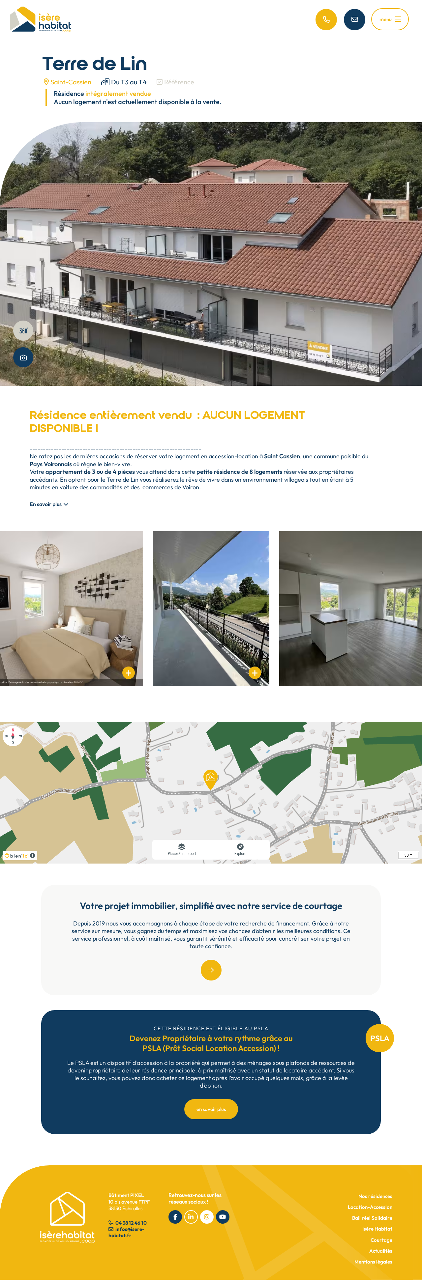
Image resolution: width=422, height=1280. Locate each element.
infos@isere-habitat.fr (126, 1232)
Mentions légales (373, 1262)
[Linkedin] (191, 1217)
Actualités (380, 1251)
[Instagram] (207, 1217)
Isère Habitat (377, 1229)
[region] (211, 793)
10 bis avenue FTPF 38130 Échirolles (129, 1201)
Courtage (381, 1240)
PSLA (379, 1038)
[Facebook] (175, 1217)
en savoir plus (211, 1109)
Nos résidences (375, 1196)
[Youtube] (222, 1217)
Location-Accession (370, 1207)
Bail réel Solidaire (372, 1218)
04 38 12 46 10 (130, 1223)
